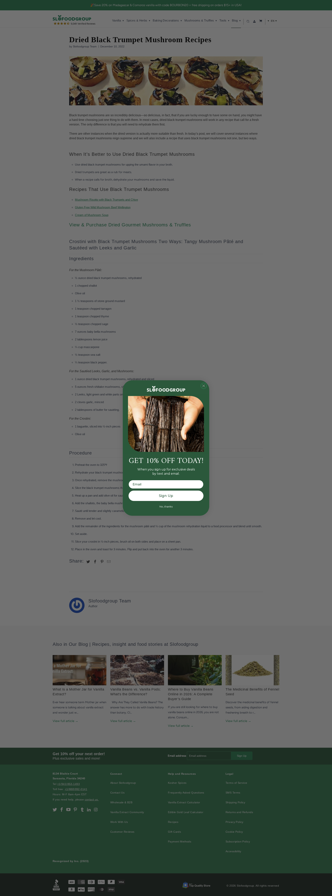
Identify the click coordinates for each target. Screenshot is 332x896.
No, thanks (166, 506)
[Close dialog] (203, 386)
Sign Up (166, 496)
